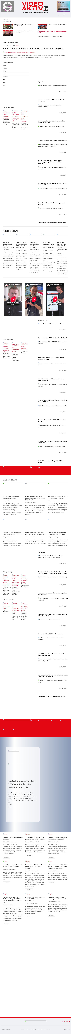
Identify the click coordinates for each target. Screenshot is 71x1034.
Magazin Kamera (13, 841)
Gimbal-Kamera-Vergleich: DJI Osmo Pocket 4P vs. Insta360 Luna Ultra (22, 784)
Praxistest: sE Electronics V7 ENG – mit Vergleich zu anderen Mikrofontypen (35, 898)
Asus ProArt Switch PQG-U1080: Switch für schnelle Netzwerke (51, 358)
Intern (4, 85)
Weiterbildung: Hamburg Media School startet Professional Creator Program (34, 246)
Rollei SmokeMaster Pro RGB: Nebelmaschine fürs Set (52, 420)
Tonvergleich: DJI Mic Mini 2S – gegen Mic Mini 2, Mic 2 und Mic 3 (52, 615)
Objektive (5, 68)
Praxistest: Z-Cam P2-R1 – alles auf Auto (50, 634)
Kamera (4, 65)
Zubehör (4, 79)
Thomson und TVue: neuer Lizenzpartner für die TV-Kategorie (52, 441)
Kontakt (28, 1029)
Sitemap (48, 1029)
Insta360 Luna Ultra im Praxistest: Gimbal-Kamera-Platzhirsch (51, 654)
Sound (17, 45)
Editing (4, 71)
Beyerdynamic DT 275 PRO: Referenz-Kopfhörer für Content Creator (52, 184)
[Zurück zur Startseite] (35, 7)
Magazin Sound (36, 841)
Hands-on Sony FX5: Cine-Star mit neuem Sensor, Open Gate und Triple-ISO (53, 675)
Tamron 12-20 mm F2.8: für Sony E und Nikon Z (52, 338)
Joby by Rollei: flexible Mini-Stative (6, 611)
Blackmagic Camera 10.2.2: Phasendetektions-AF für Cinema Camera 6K (25, 126)
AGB (33, 1029)
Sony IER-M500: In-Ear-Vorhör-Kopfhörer (24, 351)
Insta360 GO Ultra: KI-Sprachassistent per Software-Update (51, 379)
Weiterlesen (6, 857)
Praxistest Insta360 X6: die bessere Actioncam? (57, 24)
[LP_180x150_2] (63, 6)
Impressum (23, 1029)
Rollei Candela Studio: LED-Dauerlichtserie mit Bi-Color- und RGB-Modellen (35, 498)
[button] (58, 15)
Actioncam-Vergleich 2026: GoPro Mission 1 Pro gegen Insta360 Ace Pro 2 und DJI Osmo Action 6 (52, 572)
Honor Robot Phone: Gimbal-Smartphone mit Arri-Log (51, 203)
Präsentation (5, 76)
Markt (4, 82)
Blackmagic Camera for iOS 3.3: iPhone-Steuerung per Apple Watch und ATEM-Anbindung (50, 162)
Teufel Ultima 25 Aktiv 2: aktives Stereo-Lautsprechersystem (33, 48)
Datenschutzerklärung (41, 1029)
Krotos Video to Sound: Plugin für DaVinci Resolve (50, 461)
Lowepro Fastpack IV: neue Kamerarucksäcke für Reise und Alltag (53, 401)
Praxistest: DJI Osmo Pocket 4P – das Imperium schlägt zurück (50, 36)
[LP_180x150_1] (7, 6)
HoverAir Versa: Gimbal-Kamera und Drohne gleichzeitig (52, 100)
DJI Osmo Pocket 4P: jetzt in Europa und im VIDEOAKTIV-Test (51, 121)
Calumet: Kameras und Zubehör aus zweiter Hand (53, 140)
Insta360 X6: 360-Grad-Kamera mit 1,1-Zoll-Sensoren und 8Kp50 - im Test (16, 126)
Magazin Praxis (12, 905)
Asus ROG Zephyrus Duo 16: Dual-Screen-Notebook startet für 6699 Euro (8, 246)
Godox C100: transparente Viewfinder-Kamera (52, 222)
